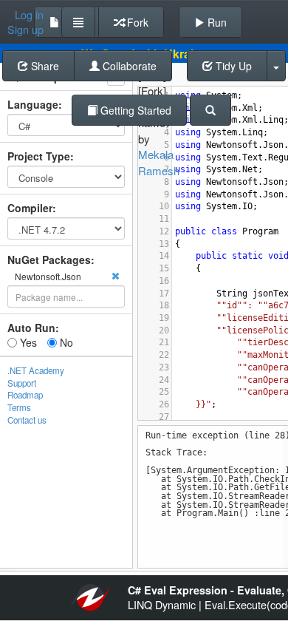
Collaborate (128, 65)
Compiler (29, 207)
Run (216, 22)
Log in (29, 14)
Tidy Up (232, 65)
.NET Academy (35, 370)
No (65, 342)
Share (43, 65)
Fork (136, 22)
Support (21, 383)
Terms (19, 407)
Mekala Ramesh (158, 161)
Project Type (38, 156)
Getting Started (134, 110)
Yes (27, 342)
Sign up (25, 29)
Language (32, 104)
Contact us (27, 420)
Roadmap (25, 395)
